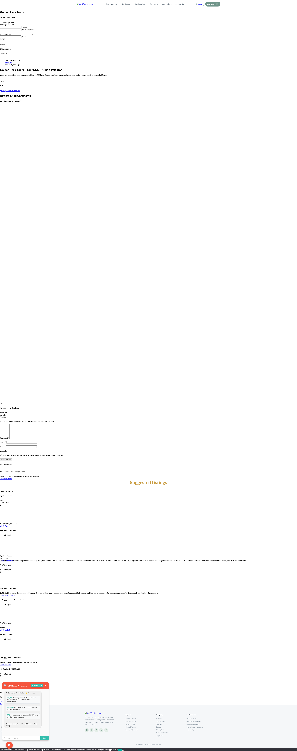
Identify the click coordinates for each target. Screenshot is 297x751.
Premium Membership (193, 721)
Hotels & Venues (131, 727)
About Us (159, 718)
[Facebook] (96, 730)
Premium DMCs (131, 721)
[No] (123, 750)
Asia (6, 526)
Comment (4, 438)
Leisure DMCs (130, 724)
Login (200, 4)
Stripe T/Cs (159, 736)
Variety (3, 415)
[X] (101, 730)
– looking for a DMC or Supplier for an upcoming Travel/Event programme (21, 700)
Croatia (12, 595)
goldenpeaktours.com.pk (10, 90)
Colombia (9, 560)
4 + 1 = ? (25, 36)
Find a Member (111, 4)
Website (3, 451)
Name (24, 27)
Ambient (3, 413)
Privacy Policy (160, 730)
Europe (8, 664)
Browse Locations (131, 718)
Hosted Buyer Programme (194, 727)
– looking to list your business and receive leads (22, 708)
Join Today (212, 4)
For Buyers (126, 4)
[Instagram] (92, 730)
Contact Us (179, 4)
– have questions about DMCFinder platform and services (22, 716)
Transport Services (132, 730)
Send (2, 39)
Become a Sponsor (192, 724)
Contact (158, 727)
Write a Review (6, 478)
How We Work (160, 721)
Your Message (6, 34)
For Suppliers (140, 4)
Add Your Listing (191, 718)
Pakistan (8, 62)
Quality (3, 417)
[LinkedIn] (87, 730)
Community (166, 4)
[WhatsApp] (106, 730)
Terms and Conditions (163, 733)
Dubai (7, 630)
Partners (153, 4)
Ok (120, 750)
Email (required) (28, 29)
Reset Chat (38, 686)
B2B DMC (4, 595)
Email (3, 446)
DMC (2, 526)
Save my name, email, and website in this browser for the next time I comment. (33, 455)
